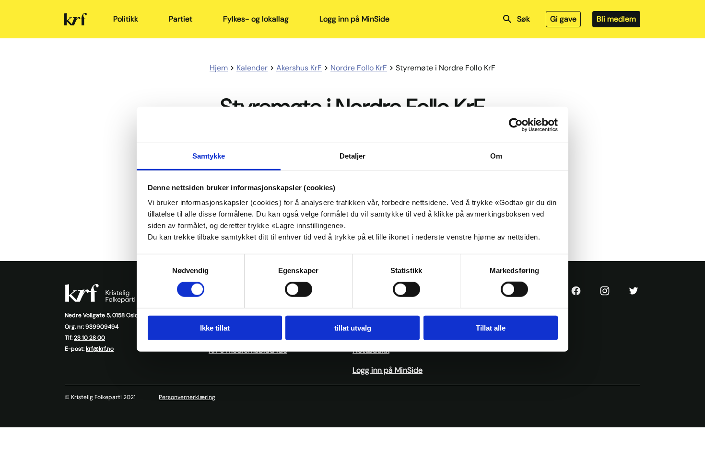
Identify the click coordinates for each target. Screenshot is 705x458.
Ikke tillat (215, 328)
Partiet (180, 19)
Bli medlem (616, 19)
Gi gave (563, 19)
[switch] (298, 289)
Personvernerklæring (187, 397)
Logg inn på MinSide (354, 19)
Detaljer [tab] (353, 156)
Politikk (125, 19)
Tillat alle (490, 328)
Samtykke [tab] (208, 156)
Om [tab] (496, 156)
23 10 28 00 (89, 338)
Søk (523, 19)
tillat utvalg (352, 328)
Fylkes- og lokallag (256, 19)
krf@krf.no (100, 349)
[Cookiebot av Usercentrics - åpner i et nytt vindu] (516, 124)
